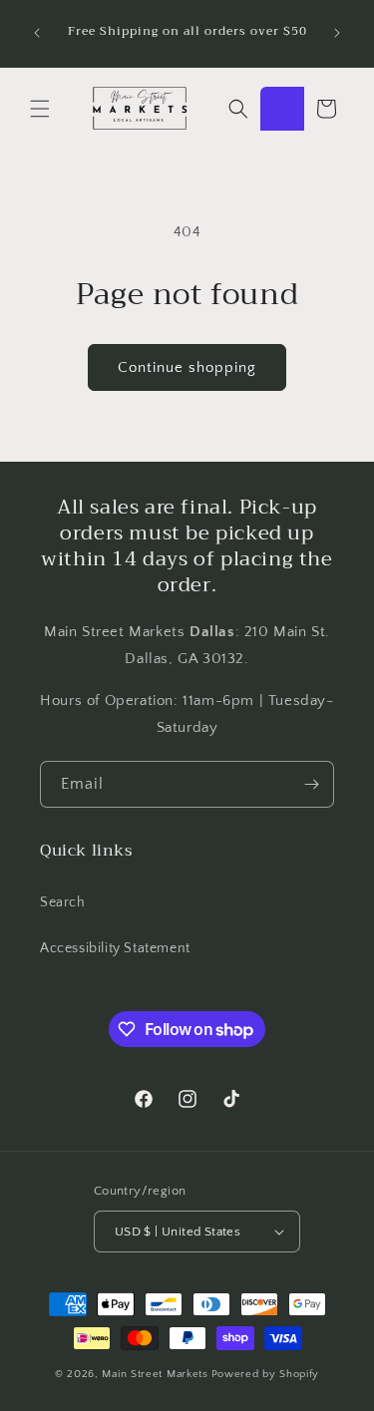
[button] (40, 109)
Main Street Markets (154, 1374)
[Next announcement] (337, 33)
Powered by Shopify (265, 1374)
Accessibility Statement (115, 948)
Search (63, 902)
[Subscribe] (311, 784)
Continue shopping (187, 367)
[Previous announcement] (37, 33)
